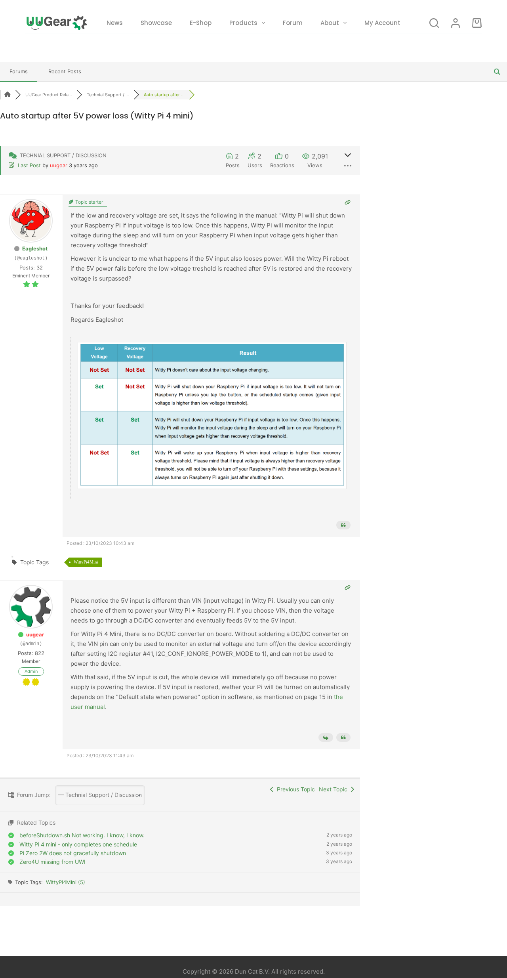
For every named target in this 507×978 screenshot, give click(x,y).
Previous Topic (294, 789)
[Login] (455, 23)
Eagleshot (35, 248)
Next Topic (335, 789)
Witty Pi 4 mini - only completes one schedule (78, 844)
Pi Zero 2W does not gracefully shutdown (72, 853)
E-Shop (201, 23)
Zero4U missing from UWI (52, 861)
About (329, 23)
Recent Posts (64, 71)
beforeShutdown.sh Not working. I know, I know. (82, 835)
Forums (19, 71)
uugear (58, 165)
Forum (293, 23)
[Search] (434, 23)
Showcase (156, 23)
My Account (382, 23)
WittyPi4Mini (86, 562)
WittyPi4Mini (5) (65, 882)
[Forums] (7, 94)
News (115, 23)
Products (243, 23)
